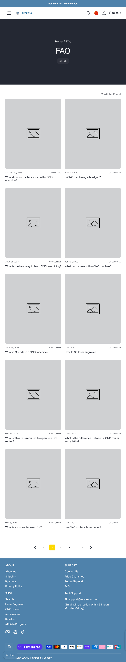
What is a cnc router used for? (23, 527)
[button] (88, 13)
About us (10, 571)
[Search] (88, 13)
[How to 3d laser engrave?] (93, 309)
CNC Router (12, 609)
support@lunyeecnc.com (84, 599)
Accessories (12, 614)
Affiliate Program (15, 624)
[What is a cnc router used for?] (33, 484)
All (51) (63, 61)
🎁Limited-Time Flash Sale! (61, 3)
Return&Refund (74, 581)
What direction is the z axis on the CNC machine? (29, 178)
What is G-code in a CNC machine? (26, 352)
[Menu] (9, 13)
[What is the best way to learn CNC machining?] (33, 223)
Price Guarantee (74, 576)
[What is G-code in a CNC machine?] (33, 309)
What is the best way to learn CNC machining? (33, 266)
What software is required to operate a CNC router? (32, 439)
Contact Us (71, 571)
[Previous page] (35, 547)
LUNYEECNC (22, 657)
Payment (10, 581)
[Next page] (91, 547)
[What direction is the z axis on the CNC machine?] (33, 134)
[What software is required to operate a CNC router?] (33, 395)
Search (9, 599)
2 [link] (52, 547)
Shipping (10, 576)
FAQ (68, 41)
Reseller (10, 619)
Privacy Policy (14, 586)
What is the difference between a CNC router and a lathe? (92, 439)
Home (59, 41)
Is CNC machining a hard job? (83, 177)
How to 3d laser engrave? (80, 352)
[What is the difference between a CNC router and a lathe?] (93, 395)
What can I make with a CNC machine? (88, 266)
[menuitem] (33, 571)
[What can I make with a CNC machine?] (93, 223)
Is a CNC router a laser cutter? (83, 527)
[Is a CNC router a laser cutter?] (93, 484)
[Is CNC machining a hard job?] (93, 134)
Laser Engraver (14, 604)
